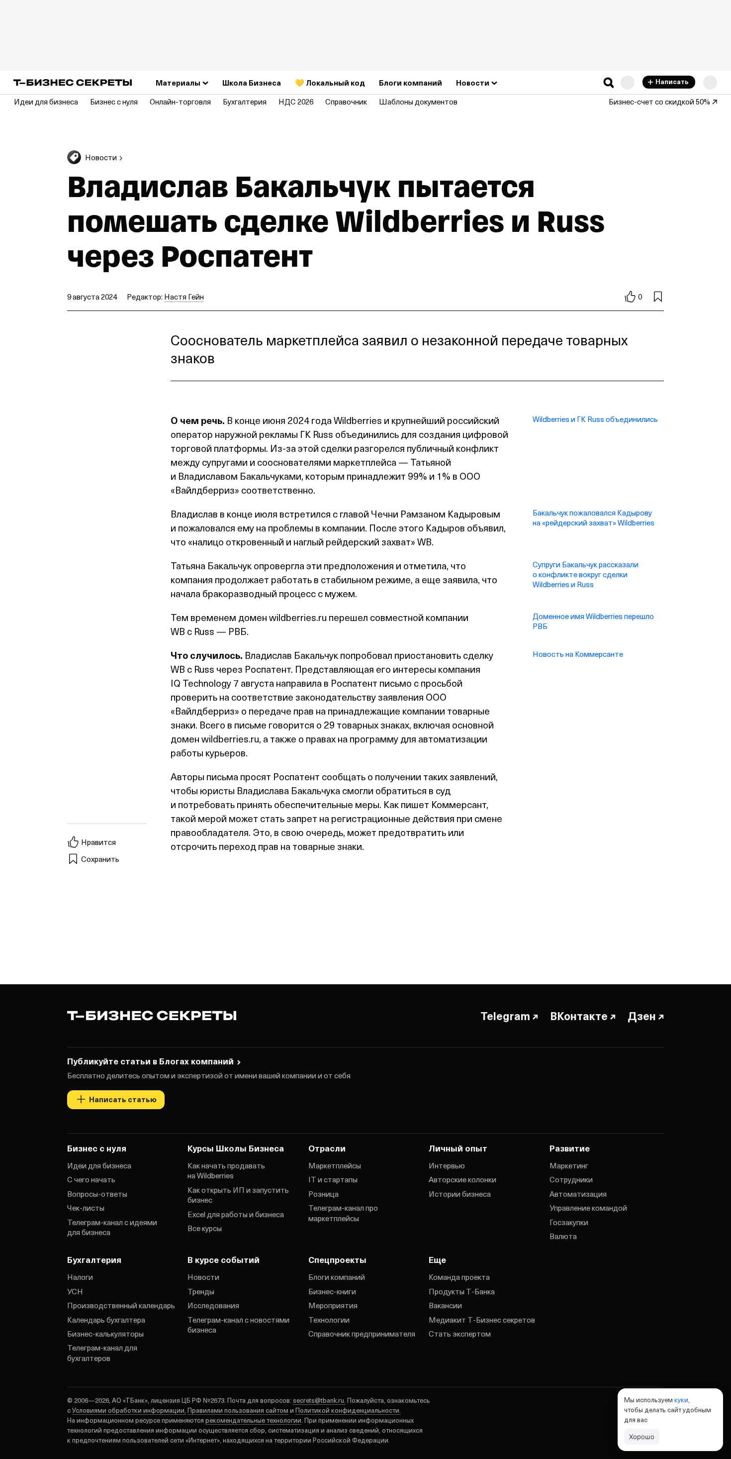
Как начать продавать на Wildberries (226, 1170)
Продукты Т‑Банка (462, 1291)
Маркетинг (568, 1165)
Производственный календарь (121, 1305)
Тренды (200, 1291)
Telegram (505, 1015)
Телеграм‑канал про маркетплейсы (343, 1212)
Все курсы (204, 1228)
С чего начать (91, 1179)
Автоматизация (578, 1193)
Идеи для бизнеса (99, 1165)
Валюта (563, 1236)
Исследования (213, 1305)
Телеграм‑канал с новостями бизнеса (238, 1324)
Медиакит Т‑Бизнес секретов (482, 1319)
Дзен (642, 1015)
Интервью (447, 1165)
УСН (75, 1291)
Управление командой (588, 1207)
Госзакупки (568, 1222)
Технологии (329, 1319)
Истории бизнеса (460, 1193)
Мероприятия (333, 1305)
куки (681, 1399)
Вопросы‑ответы (97, 1193)
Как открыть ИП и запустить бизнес (238, 1194)
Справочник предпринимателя (361, 1333)
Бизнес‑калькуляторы (105, 1333)
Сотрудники (571, 1179)
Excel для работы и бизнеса (235, 1214)
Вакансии (445, 1305)
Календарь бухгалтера (106, 1319)
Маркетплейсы (334, 1165)
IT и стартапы (333, 1179)
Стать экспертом (460, 1333)
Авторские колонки (462, 1179)
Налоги (80, 1276)
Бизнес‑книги (332, 1291)
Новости (203, 1276)
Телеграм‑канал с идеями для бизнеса (112, 1227)
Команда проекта (459, 1276)
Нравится (98, 841)
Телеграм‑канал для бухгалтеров (102, 1352)
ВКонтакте (579, 1015)
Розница (323, 1193)
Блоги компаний (336, 1276)
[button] (609, 83)
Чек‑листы (85, 1207)
